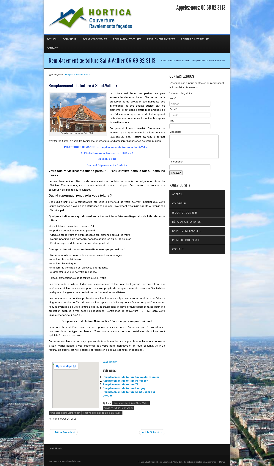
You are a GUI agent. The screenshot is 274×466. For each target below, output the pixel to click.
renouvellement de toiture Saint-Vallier (102, 413)
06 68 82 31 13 (213, 7)
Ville (171, 120)
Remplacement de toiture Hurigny (124, 388)
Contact (52, 48)
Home (163, 60)
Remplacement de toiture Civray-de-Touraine (131, 376)
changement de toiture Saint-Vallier (131, 403)
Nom (172, 98)
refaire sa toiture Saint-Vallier (118, 408)
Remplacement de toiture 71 (120, 384)
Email (173, 109)
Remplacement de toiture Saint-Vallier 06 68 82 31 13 (102, 60)
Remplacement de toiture (179, 60)
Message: (175, 131)
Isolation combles (94, 39)
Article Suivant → (152, 432)
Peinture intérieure (195, 39)
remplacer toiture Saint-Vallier (65, 413)
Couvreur (69, 39)
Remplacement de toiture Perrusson (125, 380)
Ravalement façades (161, 39)
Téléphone (176, 161)
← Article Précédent (63, 432)
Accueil (52, 39)
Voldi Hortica (110, 361)
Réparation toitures (127, 39)
